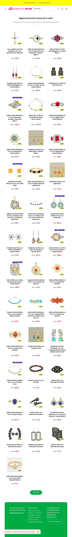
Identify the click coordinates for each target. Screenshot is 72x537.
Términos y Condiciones (35, 513)
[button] (6, 9)
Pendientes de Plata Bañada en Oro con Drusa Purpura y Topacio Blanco (57, 414)
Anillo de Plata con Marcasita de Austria (57, 381)
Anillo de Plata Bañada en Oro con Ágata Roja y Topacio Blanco (57, 117)
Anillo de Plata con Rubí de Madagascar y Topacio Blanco (57, 51)
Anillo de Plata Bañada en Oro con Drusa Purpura (15, 413)
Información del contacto (35, 522)
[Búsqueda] (58, 9)
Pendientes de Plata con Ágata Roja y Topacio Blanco (36, 151)
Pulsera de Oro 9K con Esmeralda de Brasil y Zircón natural (36, 117)
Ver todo (36, 492)
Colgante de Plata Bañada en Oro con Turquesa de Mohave (36, 282)
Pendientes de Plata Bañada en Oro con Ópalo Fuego (14, 183)
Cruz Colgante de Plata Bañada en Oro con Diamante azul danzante (15, 51)
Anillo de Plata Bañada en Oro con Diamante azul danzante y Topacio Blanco (36, 52)
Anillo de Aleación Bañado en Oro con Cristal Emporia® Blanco (14, 478)
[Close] (38, 531)
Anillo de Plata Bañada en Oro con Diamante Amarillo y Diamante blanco (15, 118)
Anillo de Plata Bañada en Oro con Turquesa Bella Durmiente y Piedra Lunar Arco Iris (36, 315)
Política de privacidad (34, 517)
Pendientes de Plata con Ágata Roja (57, 182)
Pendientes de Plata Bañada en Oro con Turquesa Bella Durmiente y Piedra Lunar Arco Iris (57, 349)
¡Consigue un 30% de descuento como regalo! (20, 532)
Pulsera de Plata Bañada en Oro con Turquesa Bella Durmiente (15, 314)
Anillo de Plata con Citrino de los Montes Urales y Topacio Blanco (57, 250)
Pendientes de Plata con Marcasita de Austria (15, 446)
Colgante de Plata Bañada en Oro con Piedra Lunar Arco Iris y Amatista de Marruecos (14, 216)
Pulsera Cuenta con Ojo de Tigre (36, 381)
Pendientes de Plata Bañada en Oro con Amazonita (57, 215)
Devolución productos (34, 515)
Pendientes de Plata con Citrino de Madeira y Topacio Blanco (15, 250)
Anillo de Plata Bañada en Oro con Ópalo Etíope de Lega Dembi (36, 183)
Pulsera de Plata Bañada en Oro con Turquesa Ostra (15, 382)
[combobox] (46, 9)
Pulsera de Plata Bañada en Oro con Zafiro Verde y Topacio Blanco (36, 85)
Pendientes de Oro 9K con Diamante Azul (57, 84)
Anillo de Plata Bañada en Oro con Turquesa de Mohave (57, 282)
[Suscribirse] (60, 521)
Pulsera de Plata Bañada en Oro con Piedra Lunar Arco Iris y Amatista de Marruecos (36, 216)
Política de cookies (33, 519)
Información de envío (34, 510)
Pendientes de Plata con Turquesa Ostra (36, 347)
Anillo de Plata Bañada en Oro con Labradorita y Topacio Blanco (15, 151)
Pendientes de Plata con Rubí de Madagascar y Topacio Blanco (15, 85)
